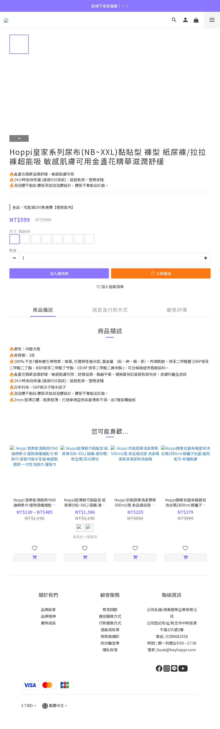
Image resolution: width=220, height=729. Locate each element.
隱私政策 (110, 649)
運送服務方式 (110, 616)
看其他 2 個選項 (85, 536)
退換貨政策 (110, 629)
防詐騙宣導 (110, 643)
